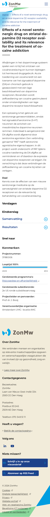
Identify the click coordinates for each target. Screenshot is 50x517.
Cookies (6, 490)
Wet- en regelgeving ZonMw (16, 504)
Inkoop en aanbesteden (14, 512)
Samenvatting (12, 219)
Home (5, 14)
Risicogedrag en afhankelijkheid (20, 280)
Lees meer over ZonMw (17, 370)
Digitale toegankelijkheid (15, 494)
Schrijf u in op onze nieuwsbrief (19, 463)
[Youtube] (12, 446)
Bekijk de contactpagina (17, 430)
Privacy (6, 497)
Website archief (10, 501)
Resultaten (10, 227)
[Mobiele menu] (46, 4)
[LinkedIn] (5, 446)
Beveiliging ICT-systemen (15, 508)
